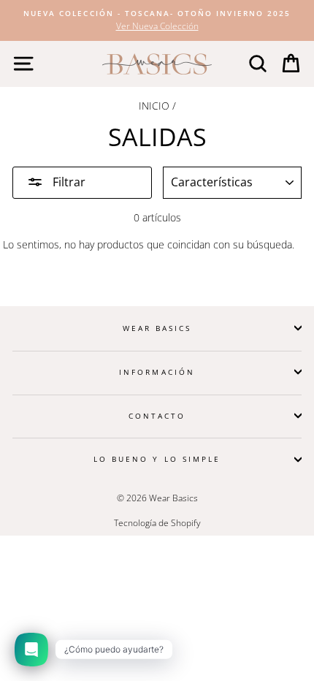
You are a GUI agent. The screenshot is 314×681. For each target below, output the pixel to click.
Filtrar (67, 182)
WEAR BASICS (157, 328)
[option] (157, 20)
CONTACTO (157, 416)
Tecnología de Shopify (157, 523)
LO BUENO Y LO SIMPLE (157, 459)
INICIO (154, 106)
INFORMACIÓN (157, 372)
